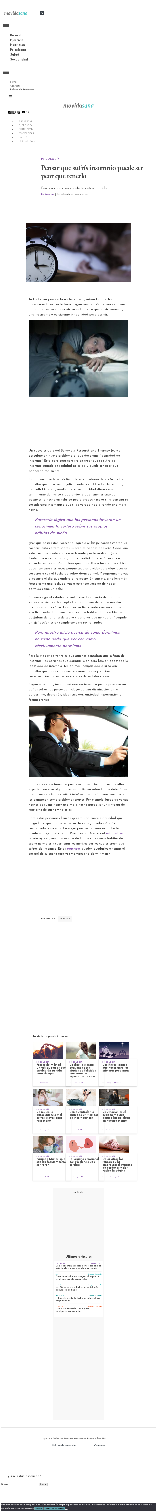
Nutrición (17, 45)
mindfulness (115, 833)
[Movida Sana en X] (18, 113)
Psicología (18, 49)
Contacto (15, 86)
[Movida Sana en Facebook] (9, 113)
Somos (13, 82)
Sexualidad (19, 59)
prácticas (73, 848)
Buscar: (5, 1484)
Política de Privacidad (22, 90)
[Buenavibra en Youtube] (23, 113)
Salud (14, 54)
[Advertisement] (94, 210)
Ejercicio (17, 40)
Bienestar (17, 35)
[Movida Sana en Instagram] (14, 113)
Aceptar (38, 1509)
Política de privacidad (64, 1445)
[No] (66, 1509)
